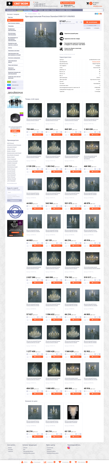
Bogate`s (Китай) (11, 151)
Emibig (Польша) (11, 169)
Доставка (47, 10)
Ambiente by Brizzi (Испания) (14, 145)
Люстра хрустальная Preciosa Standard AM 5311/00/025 (53, 379)
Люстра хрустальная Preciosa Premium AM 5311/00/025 (91, 119)
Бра (9, 20)
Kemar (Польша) (11, 177)
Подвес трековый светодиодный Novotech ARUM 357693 (15, 128)
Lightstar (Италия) (11, 179)
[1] (14, 135)
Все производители (12, 183)
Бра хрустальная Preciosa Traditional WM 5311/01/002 (90, 230)
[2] (15, 135)
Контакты (69, 10)
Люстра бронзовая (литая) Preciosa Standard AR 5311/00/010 (73, 379)
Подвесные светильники (12, 29)
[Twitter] (97, 13)
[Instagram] (68, 448)
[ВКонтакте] (95, 13)
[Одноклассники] (99, 13)
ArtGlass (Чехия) (11, 149)
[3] (16, 135)
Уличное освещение (14, 58)
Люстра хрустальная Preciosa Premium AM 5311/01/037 (33, 267)
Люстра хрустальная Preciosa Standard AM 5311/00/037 (72, 341)
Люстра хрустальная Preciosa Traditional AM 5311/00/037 (53, 156)
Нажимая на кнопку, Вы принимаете (13, 196)
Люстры (10, 17)
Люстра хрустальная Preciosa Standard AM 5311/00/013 (53, 193)
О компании (61, 10)
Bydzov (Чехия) (11, 157)
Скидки (35, 10)
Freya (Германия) (11, 175)
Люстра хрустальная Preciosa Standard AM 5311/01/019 (53, 119)
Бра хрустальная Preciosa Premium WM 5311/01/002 (32, 304)
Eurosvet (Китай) (11, 171)
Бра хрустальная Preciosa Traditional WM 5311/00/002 (33, 230)
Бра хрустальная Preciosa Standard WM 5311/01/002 (52, 230)
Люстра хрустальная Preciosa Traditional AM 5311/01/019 (72, 156)
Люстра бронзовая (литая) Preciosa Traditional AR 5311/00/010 (90, 157)
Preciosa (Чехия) (96, 61)
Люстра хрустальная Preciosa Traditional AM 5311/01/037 (33, 341)
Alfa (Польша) (10, 143)
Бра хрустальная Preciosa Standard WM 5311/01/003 (71, 304)
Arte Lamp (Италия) (12, 147)
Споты (10, 47)
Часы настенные (13, 65)
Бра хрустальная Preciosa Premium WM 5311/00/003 (32, 193)
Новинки (20, 10)
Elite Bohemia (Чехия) (12, 167)
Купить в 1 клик (92, 25)
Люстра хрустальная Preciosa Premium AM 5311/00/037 (33, 156)
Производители (11, 10)
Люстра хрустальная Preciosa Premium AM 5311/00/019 (53, 341)
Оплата (41, 10)
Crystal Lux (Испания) (12, 161)
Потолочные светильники (12, 33)
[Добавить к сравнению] (27, 135)
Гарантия (53, 10)
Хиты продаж (28, 10)
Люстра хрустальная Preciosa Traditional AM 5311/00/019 (53, 267)
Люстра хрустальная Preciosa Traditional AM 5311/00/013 (33, 379)
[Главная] (25, 13)
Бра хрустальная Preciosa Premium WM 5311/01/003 (71, 230)
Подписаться (14, 200)
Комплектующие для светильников (14, 72)
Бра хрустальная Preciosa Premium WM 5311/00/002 (90, 341)
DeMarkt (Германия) (12, 163)
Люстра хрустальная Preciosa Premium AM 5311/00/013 (33, 119)
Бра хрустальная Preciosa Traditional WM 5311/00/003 (90, 304)
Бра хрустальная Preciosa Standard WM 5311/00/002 (90, 193)
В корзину (93, 22)
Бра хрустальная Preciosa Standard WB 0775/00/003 (71, 421)
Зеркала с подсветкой (11, 68)
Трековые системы (13, 50)
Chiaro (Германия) (11, 159)
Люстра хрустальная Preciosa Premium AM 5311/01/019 (72, 193)
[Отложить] (30, 135)
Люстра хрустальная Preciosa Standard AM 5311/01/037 (53, 304)
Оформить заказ (97, 6)
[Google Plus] (100, 13)
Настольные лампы (14, 23)
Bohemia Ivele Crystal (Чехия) (14, 153)
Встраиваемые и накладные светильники (13, 39)
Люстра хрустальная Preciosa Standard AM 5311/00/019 (72, 267)
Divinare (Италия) (11, 165)
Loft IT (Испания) (11, 180)
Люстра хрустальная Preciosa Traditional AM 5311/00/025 (72, 119)
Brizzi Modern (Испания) (13, 155)
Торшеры (11, 26)
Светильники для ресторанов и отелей (14, 54)
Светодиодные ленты (12, 61)
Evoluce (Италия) (11, 173)
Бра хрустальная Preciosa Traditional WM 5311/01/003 (90, 379)
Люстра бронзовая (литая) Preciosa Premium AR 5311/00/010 (92, 267)
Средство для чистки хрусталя (14, 77)
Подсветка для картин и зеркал (13, 44)
